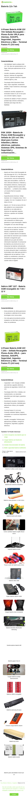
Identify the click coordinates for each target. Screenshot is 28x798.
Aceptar (14, 794)
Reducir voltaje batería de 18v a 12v (7, 452)
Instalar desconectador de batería (14, 445)
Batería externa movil (21, 451)
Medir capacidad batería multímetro (15, 448)
